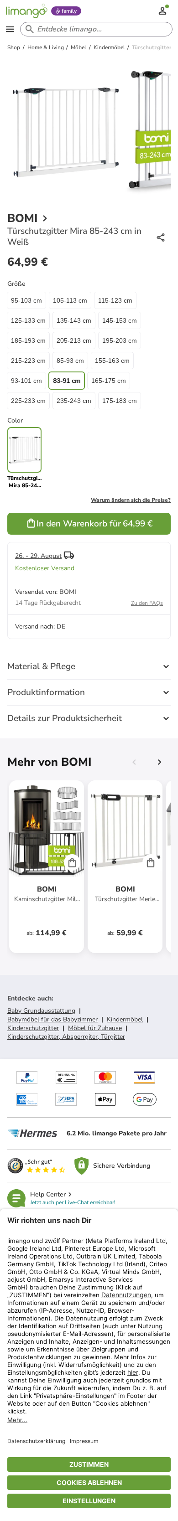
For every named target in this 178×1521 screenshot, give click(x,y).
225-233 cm (28, 400)
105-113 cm (70, 300)
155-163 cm (112, 360)
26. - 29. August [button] (38, 556)
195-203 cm (119, 340)
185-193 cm (28, 340)
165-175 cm (108, 380)
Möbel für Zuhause (95, 1028)
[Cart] (72, 862)
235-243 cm (74, 400)
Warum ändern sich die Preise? (131, 500)
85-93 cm (70, 360)
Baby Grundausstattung (41, 1010)
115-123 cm (115, 300)
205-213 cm (74, 340)
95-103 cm (26, 300)
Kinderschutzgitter (33, 1028)
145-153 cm (119, 320)
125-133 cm (28, 320)
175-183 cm (119, 400)
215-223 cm (28, 360)
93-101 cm (26, 380)
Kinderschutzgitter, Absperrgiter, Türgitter (66, 1036)
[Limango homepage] (26, 11)
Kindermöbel (125, 1019)
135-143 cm (74, 320)
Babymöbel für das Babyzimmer (52, 1019)
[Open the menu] (10, 29)
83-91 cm (66, 380)
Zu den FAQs (147, 603)
